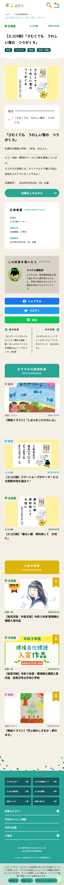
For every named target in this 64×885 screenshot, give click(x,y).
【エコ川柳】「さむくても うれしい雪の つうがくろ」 (25, 17)
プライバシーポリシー (46, 880)
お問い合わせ (39, 801)
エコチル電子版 (12, 791)
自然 (8, 49)
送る (34, 320)
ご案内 (8, 835)
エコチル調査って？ (42, 781)
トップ (7, 14)
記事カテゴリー (13, 811)
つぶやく (34, 310)
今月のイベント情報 (15, 819)
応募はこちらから (32, 193)
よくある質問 (39, 791)
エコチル (20, 49)
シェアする (34, 301)
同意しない (27, 880)
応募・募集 (43, 49)
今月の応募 (11, 827)
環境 (31, 49)
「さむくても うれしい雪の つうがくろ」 (34, 120)
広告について (11, 801)
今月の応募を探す (21, 14)
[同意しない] (60, 874)
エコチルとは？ (12, 781)
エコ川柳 (34, 25)
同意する (13, 880)
